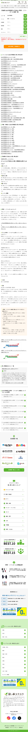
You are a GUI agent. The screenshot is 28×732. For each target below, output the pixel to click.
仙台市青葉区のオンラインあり (19, 145)
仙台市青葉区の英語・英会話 (7, 87)
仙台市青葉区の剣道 (5, 78)
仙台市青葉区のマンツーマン (7, 149)
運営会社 (21, 727)
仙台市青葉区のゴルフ (6, 66)
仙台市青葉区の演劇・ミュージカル (8, 115)
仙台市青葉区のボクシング (16, 79)
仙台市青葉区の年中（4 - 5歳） (7, 130)
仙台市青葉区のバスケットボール (8, 68)
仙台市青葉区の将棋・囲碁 (6, 98)
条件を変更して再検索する (14, 46)
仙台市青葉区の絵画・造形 (6, 117)
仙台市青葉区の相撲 (5, 79)
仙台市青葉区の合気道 (15, 78)
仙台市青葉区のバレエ (18, 108)
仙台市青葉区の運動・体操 (6, 59)
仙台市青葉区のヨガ (5, 74)
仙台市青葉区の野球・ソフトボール (8, 64)
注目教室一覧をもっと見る (14, 469)
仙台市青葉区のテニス (6, 62)
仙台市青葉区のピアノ (6, 104)
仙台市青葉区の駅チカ (6, 151)
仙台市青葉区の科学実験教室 (18, 89)
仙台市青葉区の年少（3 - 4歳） (7, 128)
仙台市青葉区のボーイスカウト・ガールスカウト (11, 91)
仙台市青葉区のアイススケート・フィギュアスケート (12, 70)
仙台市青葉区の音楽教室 (6, 106)
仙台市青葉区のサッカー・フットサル (9, 61)
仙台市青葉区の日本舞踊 (6, 119)
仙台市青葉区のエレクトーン (17, 104)
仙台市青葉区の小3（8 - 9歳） (7, 138)
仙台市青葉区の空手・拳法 (6, 76)
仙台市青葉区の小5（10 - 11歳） (8, 142)
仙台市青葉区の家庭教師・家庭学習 (8, 100)
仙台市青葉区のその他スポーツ (7, 85)
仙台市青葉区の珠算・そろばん (7, 95)
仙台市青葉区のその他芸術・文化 (8, 121)
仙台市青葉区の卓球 (21, 64)
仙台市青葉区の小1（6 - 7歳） (7, 134)
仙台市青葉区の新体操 (18, 59)
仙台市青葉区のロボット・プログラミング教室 (11, 97)
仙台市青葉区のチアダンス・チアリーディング (11, 112)
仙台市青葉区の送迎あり (6, 153)
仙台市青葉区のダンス (6, 110)
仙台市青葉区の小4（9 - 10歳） (8, 140)
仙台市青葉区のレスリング (6, 81)
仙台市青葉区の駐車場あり (17, 151)
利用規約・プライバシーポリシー (11, 727)
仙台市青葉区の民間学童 (6, 102)
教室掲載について (14, 725)
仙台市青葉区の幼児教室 (6, 89)
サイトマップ (21, 725)
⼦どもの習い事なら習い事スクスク (14, 730)
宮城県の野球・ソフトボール (7, 159)
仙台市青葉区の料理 (16, 119)
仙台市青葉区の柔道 (17, 76)
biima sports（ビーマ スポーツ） (8, 368)
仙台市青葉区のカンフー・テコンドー (9, 83)
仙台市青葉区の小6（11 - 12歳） (8, 144)
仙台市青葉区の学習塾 (19, 87)
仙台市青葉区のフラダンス (6, 114)
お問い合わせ (7, 725)
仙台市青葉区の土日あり (6, 145)
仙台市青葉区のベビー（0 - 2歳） (8, 127)
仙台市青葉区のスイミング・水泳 (8, 57)
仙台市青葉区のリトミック (18, 106)
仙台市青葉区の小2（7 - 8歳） (7, 136)
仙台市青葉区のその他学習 (18, 102)
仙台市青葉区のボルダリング (17, 74)
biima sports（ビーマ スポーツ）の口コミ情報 (14, 382)
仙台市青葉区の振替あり (19, 149)
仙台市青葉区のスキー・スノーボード (9, 72)
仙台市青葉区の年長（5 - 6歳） (7, 132)
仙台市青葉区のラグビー (16, 66)
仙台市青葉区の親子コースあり (7, 147)
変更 (25, 15)
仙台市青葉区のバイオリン (6, 108)
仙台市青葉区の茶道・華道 (19, 117)
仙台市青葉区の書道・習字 (6, 93)
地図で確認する (23, 36)
